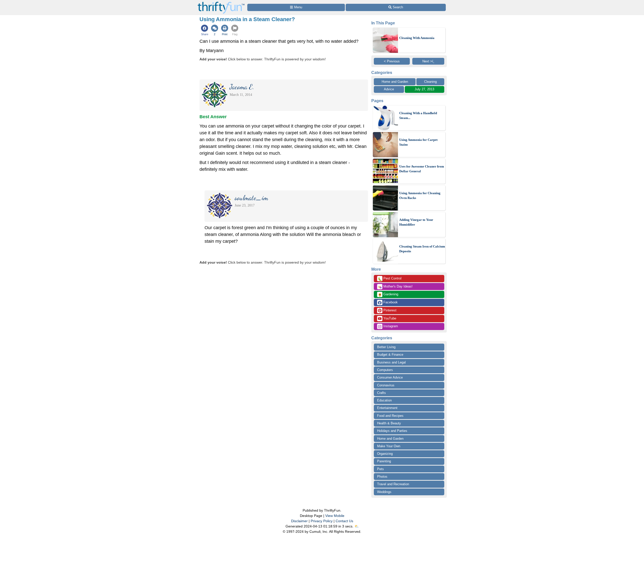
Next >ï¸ (428, 61)
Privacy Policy (322, 521)
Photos (382, 476)
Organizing (385, 454)
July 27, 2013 (424, 89)
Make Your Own (388, 446)
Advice (389, 89)
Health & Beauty (389, 423)
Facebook (390, 302)
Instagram (390, 326)
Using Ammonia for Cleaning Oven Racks (419, 195)
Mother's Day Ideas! (395, 286)
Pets (380, 469)
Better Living (386, 347)
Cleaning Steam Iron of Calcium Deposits (422, 248)
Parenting (384, 461)
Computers (385, 370)
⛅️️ (356, 526)
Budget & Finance (390, 354)
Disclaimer (299, 521)
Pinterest (389, 310)
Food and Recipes (390, 416)
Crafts (381, 393)
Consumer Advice (390, 377)
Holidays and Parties (392, 431)
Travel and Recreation (393, 484)
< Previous (392, 61)
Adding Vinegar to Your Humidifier (416, 222)
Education (384, 400)
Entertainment (387, 408)
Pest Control (389, 278)
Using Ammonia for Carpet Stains (418, 142)
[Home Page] (221, 3)
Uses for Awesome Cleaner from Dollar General (421, 169)
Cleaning (430, 82)
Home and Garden (395, 82)
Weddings (384, 492)
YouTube (389, 318)
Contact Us (344, 521)
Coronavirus (385, 385)
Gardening (388, 294)
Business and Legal (391, 362)
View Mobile (334, 516)
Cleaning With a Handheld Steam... (418, 115)
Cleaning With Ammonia (416, 38)
